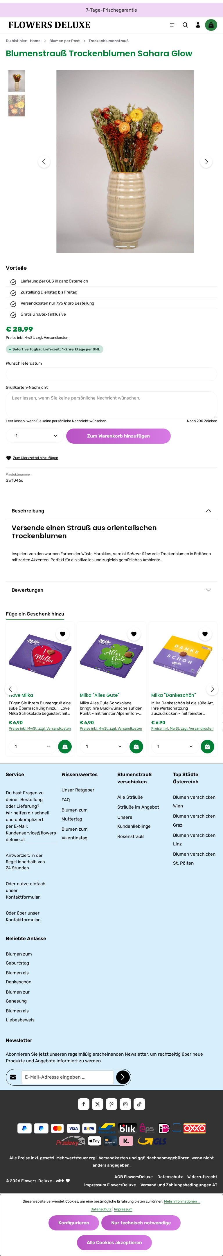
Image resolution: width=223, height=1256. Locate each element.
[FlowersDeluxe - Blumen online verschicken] (49, 25)
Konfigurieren (73, 1223)
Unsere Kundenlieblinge (134, 822)
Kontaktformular (23, 919)
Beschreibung (28, 511)
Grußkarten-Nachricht (27, 387)
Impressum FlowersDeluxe (110, 1185)
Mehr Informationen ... (182, 1201)
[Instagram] (125, 1104)
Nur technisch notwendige (141, 1223)
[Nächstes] (206, 162)
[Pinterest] (111, 1104)
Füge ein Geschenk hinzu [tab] (35, 614)
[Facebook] (83, 1104)
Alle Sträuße (130, 797)
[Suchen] (185, 25)
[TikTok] (139, 1104)
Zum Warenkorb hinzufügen (118, 436)
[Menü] (172, 25)
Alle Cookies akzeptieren (114, 1242)
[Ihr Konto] (198, 25)
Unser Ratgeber (78, 790)
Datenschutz (170, 1176)
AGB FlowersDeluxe (133, 1176)
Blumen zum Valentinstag (75, 834)
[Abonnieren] (123, 1077)
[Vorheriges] (44, 162)
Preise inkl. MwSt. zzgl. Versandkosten (37, 338)
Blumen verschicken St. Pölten (194, 859)
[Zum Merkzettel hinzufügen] (62, 634)
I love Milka (21, 695)
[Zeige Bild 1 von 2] (121, 246)
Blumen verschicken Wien (194, 802)
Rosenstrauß (130, 836)
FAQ (66, 799)
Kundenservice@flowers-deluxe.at (32, 836)
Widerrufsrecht (202, 1176)
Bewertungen (27, 590)
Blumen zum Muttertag (75, 814)
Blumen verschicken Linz (194, 840)
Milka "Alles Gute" (99, 695)
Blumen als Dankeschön (18, 977)
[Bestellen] (65, 746)
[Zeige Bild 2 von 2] (132, 246)
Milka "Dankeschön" (173, 695)
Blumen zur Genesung (18, 996)
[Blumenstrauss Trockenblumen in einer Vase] (125, 161)
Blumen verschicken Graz (194, 821)
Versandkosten (113, 1158)
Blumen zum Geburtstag (19, 958)
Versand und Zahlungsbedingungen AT (179, 1185)
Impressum (123, 1209)
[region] (111, 161)
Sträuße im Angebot (138, 807)
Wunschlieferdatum (24, 363)
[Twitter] (97, 1104)
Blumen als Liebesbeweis (20, 1015)
